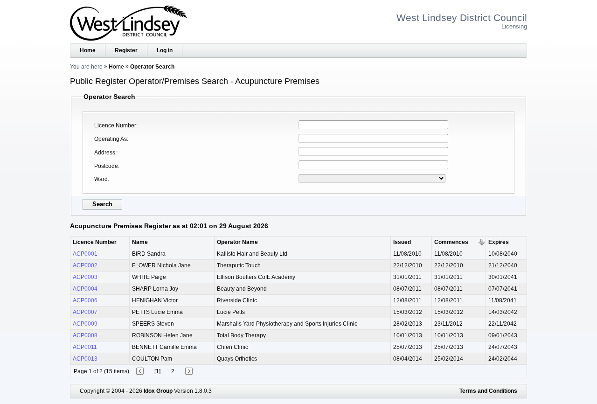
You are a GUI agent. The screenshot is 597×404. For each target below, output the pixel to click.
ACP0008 (85, 335)
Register (126, 50)
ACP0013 (85, 358)
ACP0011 (85, 347)
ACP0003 (85, 277)
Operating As (110, 139)
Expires (498, 242)
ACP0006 (85, 300)
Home (88, 50)
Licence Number (115, 125)
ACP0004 (85, 289)
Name (140, 242)
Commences (451, 242)
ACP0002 (85, 265)
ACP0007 (85, 312)
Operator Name (237, 242)
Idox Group (158, 391)
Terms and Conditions (488, 391)
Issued (402, 242)
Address (104, 152)
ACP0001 (85, 254)
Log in (165, 50)
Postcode (106, 166)
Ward (101, 179)
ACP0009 (85, 323)
